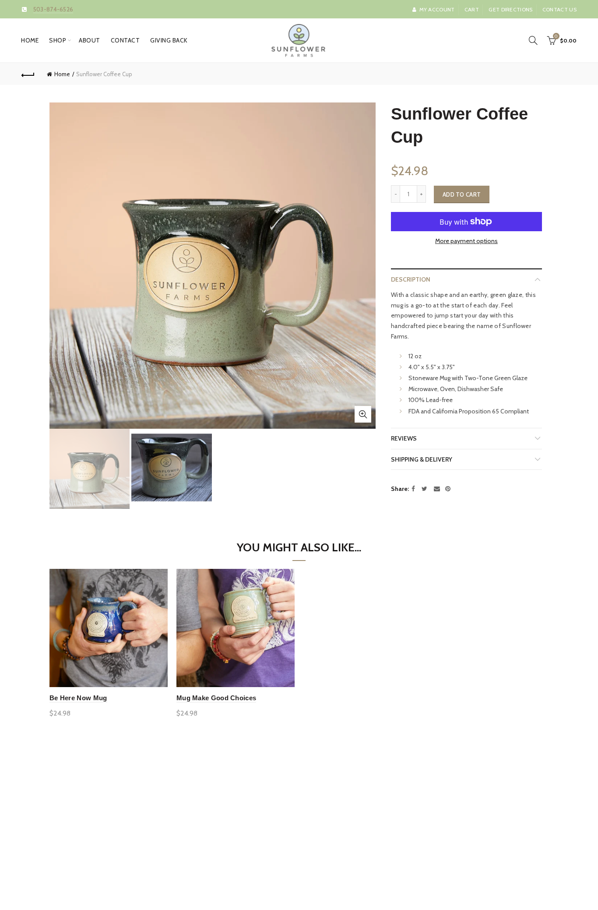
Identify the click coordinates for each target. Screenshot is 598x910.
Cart (471, 9)
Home (30, 40)
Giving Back (169, 40)
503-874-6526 (53, 9)
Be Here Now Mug (78, 698)
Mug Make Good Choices (216, 698)
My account (436, 9)
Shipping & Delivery (421, 459)
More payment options (466, 241)
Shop (57, 40)
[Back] (28, 74)
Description (410, 279)
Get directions (510, 9)
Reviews (404, 438)
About (89, 40)
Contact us (559, 9)
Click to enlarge (363, 414)
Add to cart (462, 194)
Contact (125, 40)
